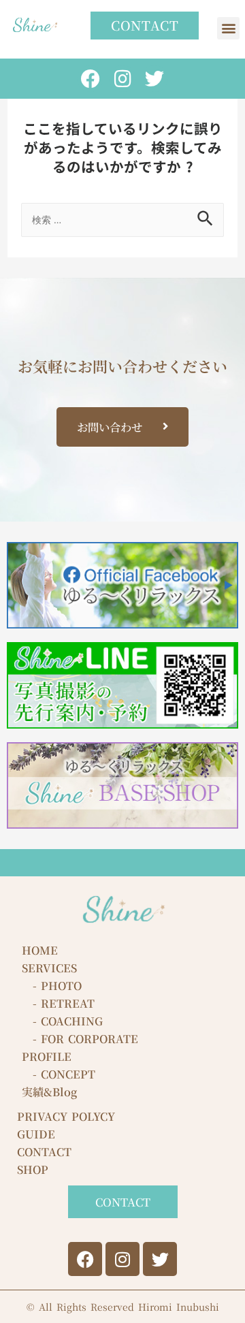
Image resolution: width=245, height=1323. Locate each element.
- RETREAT (58, 1003)
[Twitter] (155, 78)
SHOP (32, 1169)
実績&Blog (49, 1092)
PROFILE (46, 1056)
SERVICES (49, 968)
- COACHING (62, 1021)
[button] (228, 28)
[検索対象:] (122, 217)
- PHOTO (52, 985)
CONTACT (44, 1152)
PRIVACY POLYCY (66, 1116)
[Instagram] (122, 78)
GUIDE (36, 1134)
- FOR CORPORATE (80, 1039)
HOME (40, 950)
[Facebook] (90, 78)
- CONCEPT (58, 1074)
